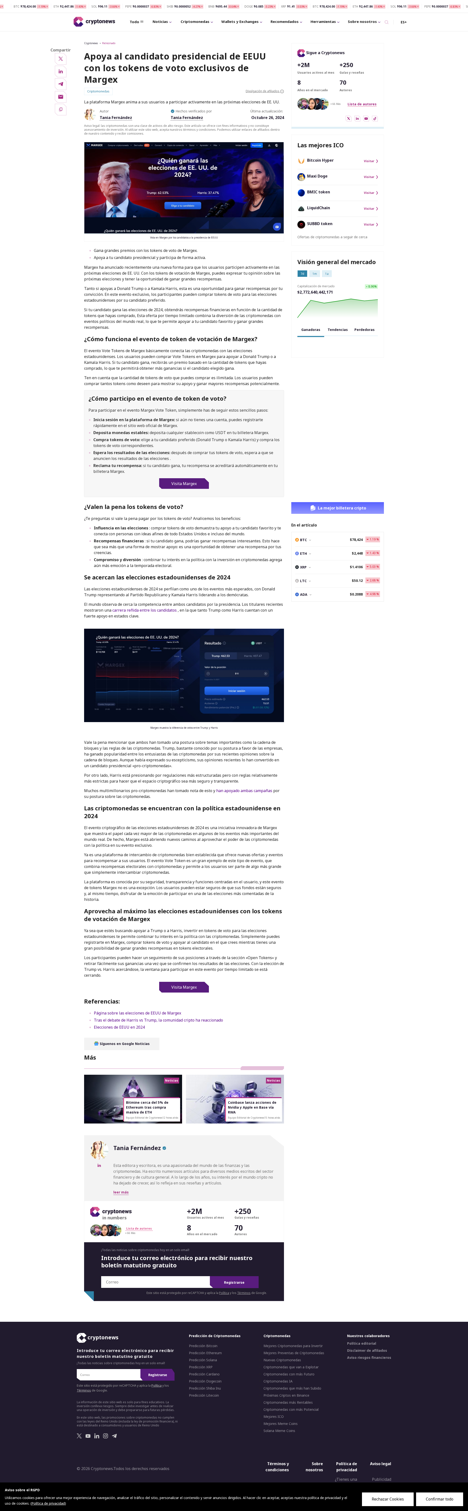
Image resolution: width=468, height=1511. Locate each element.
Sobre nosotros (362, 21)
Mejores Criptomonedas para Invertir (293, 1346)
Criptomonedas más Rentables (288, 1402)
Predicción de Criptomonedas (215, 1335)
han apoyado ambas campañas (244, 790)
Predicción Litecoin (204, 1395)
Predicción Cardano (204, 1374)
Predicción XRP (201, 1367)
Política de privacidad (346, 1467)
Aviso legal (380, 1463)
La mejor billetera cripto (342, 508)
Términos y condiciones (277, 1467)
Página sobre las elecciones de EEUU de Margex (137, 1013)
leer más (121, 1192)
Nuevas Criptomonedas (282, 1360)
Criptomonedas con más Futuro (288, 1374)
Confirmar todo (439, 1499)
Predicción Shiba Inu (205, 1388)
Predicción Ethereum (205, 1353)
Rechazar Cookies (388, 1499)
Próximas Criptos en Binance (286, 1395)
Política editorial (361, 1343)
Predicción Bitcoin (203, 1346)
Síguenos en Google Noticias (124, 1043)
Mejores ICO (273, 1417)
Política (224, 1293)
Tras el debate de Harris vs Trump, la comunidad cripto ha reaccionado (158, 1020)
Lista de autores (362, 104)
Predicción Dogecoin (205, 1381)
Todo (134, 21)
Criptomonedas (195, 21)
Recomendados (285, 21)
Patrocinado (108, 43)
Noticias (160, 21)
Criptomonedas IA (277, 1381)
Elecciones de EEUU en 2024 (119, 1027)
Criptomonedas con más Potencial (291, 1410)
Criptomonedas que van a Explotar (291, 1367)
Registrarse (234, 1282)
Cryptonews (91, 43)
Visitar (369, 161)
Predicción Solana (203, 1360)
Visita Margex (184, 483)
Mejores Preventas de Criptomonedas (293, 1353)
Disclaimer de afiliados (367, 1350)
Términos (244, 1293)
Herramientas (323, 21)
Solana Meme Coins (279, 1431)
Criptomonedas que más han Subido (292, 1388)
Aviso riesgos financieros (369, 1358)
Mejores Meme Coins (280, 1424)
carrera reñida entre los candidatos (144, 610)
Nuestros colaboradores (368, 1335)
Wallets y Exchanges (240, 21)
